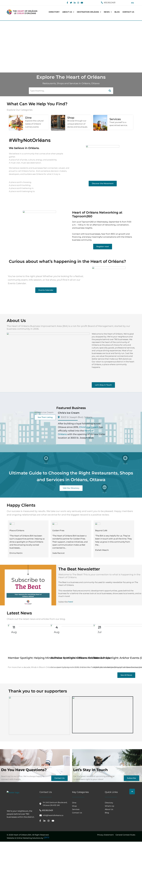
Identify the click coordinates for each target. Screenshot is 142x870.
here (70, 602)
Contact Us (128, 12)
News (107, 12)
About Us (67, 12)
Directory (54, 12)
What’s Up (109, 806)
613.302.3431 (109, 2)
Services (115, 119)
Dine (28, 117)
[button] (68, 12)
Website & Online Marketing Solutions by (25, 838)
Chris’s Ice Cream (88, 427)
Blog (117, 12)
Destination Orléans (88, 12)
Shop (70, 117)
